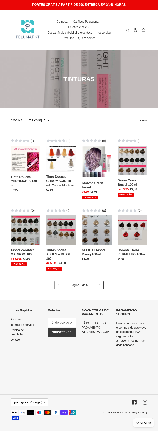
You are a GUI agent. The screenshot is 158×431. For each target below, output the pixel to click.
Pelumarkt (116, 412)
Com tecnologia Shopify (134, 412)
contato (15, 339)
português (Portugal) (28, 402)
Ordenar (16, 120)
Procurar (16, 319)
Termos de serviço (22, 324)
